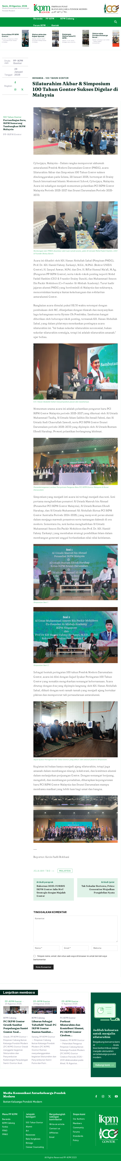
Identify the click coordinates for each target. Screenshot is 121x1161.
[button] (115, 22)
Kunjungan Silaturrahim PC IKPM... (69, 36)
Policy (76, 1140)
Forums (76, 1132)
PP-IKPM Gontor (18, 62)
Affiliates (53, 1133)
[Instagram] (15, 89)
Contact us (54, 1128)
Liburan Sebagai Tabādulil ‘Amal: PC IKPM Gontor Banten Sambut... (44, 1026)
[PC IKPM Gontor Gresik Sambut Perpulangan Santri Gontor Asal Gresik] (16, 1010)
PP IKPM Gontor (103, 1045)
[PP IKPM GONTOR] (60, 8)
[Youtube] (116, 1096)
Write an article (56, 1124)
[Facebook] (15, 82)
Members (77, 1123)
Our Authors (79, 1119)
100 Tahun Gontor (57, 78)
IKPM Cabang (9, 1018)
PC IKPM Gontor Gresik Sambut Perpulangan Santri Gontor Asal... (15, 1026)
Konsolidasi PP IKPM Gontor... (10, 35)
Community (78, 1127)
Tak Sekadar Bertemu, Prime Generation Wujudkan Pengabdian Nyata (98, 889)
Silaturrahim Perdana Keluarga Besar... (100, 35)
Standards (78, 1136)
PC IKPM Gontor (68, 1018)
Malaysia (65, 871)
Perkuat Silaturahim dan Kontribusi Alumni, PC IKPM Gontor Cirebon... (72, 1028)
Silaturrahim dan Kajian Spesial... (39, 35)
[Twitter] (22, 89)
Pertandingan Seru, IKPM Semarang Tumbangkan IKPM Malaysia (14, 125)
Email (51, 1137)
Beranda (37, 78)
